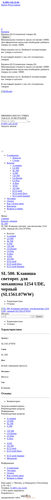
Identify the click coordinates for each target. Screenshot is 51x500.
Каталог (11, 163)
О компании (13, 155)
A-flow (15, 183)
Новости (16, 158)
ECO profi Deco (19, 193)
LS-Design (17, 178)
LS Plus (16, 181)
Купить (39, 316)
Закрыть (5, 37)
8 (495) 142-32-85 (9, 123)
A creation (17, 165)
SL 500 (15, 170)
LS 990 (15, 168)
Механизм (12, 458)
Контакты (11, 206)
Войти (4, 5)
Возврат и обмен (15, 208)
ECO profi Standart (21, 196)
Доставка (11, 198)
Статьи (15, 160)
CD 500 (16, 175)
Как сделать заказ (15, 203)
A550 (15, 186)
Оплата (10, 201)
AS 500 (15, 188)
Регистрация (14, 5)
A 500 (15, 173)
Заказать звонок (8, 126)
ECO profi (17, 191)
